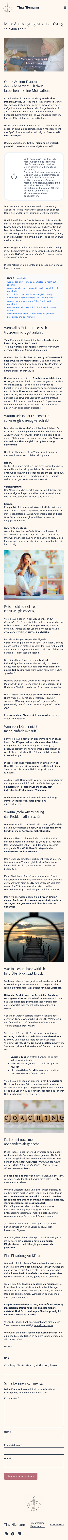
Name (8, 1431)
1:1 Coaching (24, 1284)
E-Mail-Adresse (13, 1445)
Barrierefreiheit (57, 1524)
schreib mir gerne (43, 1325)
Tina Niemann (28, 7)
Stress (53, 1365)
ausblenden (22, 278)
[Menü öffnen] (65, 7)
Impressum (37, 1522)
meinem (12, 1284)
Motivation (41, 1365)
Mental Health (25, 1365)
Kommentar (11, 1398)
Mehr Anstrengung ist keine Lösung (33, 23)
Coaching (10, 1365)
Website (8, 1458)
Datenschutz (37, 1526)
